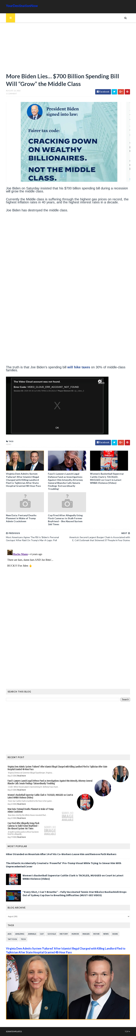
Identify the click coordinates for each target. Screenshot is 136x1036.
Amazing (19, 934)
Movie (96, 934)
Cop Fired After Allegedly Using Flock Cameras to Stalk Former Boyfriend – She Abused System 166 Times (65, 520)
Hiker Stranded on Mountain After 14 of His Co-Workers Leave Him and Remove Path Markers (61, 854)
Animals (32, 934)
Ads (9, 934)
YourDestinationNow (22, 6)
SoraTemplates (14, 1031)
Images (86, 934)
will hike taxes (78, 367)
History (64, 934)
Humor (75, 934)
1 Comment (11, 93)
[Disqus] (68, 590)
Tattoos (12, 939)
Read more (21, 776)
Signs (115, 934)
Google (52, 934)
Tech (23, 939)
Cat (42, 934)
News (8, 444)
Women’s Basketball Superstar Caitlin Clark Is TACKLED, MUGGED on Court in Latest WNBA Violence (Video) (107, 478)
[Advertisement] (68, 49)
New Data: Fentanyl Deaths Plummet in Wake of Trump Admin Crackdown (21, 518)
